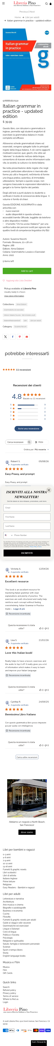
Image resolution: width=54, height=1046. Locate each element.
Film (5, 970)
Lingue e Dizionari (11, 929)
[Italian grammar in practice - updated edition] (27, 60)
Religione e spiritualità (13, 941)
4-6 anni (7, 857)
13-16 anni (7, 866)
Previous (23, 11)
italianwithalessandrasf (12, 321)
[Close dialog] (49, 490)
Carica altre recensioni (27, 757)
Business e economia (13, 911)
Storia (5, 953)
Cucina (6, 914)
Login (5, 1002)
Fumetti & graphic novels (14, 869)
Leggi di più (19, 609)
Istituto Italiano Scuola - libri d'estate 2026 (19, 315)
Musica (6, 967)
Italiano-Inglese (10, 878)
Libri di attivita (9, 875)
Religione (7, 884)
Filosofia (7, 917)
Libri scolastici (9, 872)
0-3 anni (7, 854)
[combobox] (36, 449)
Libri (25, 321)
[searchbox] (15, 442)
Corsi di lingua (9, 932)
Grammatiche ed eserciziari (13, 310)
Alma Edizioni (21, 304)
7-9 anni (6, 860)
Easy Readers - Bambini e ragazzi (19, 887)
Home (18, 17)
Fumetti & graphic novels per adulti (19, 920)
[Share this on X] (5, 336)
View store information (14, 296)
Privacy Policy (33, 546)
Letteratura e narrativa (13, 899)
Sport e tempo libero (12, 950)
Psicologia (8, 938)
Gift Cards (7, 973)
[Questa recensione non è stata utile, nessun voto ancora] (46, 628)
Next (32, 11)
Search (6, 987)
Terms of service (10, 996)
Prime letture (9, 881)
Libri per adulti (32, 17)
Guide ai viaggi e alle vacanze (17, 923)
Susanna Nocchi (20, 327)
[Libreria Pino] (27, 4)
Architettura (8, 902)
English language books (14, 956)
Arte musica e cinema (13, 905)
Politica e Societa (11, 935)
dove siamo (27, 832)
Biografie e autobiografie (14, 908)
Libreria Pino (14, 1021)
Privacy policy (9, 993)
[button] (17, 280)
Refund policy (9, 990)
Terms (39, 546)
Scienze (6, 947)
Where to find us (10, 999)
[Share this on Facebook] (12, 336)
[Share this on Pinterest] (19, 336)
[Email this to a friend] (27, 336)
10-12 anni (7, 863)
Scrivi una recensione (28, 428)
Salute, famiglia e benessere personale (21, 944)
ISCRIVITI (27, 553)
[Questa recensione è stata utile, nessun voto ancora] (40, 628)
